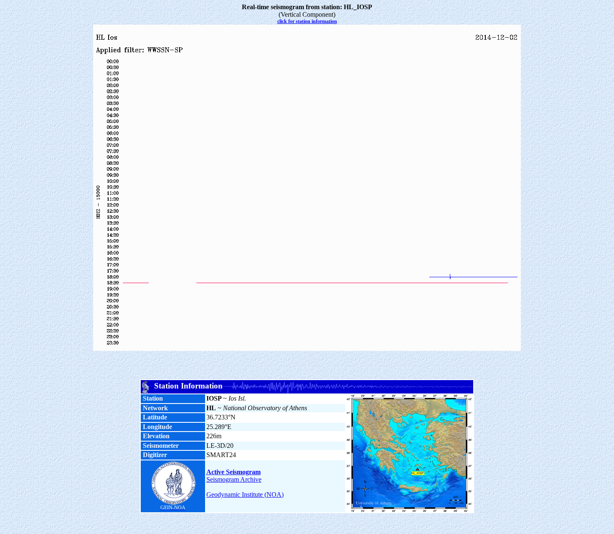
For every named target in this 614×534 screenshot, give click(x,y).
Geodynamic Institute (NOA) (245, 494)
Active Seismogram (233, 471)
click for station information (307, 21)
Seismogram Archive (233, 479)
